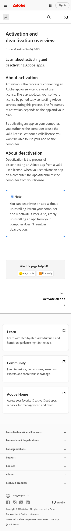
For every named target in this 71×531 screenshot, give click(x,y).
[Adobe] (19, 5)
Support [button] (10, 457)
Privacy (53, 509)
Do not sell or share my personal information (27, 519)
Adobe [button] (9, 474)
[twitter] (21, 502)
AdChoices (14, 524)
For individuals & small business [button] (24, 432)
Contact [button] (10, 466)
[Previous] (20, 302)
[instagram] (14, 502)
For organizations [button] (16, 449)
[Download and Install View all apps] (66, 17)
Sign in (62, 5)
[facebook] (8, 502)
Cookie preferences (30, 514)
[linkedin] (28, 502)
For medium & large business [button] (22, 440)
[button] (51, 5)
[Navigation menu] (5, 5)
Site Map (54, 519)
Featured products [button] (16, 483)
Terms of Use (12, 514)
